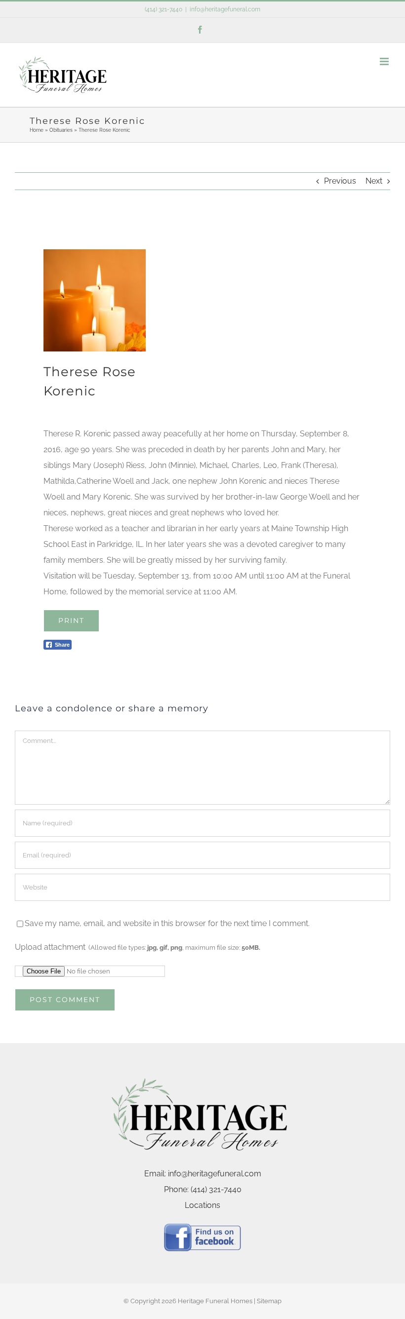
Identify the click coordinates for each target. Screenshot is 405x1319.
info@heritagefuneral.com (225, 9)
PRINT (71, 620)
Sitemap (269, 1301)
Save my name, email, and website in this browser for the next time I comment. (167, 923)
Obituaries (61, 130)
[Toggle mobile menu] (385, 61)
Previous (340, 181)
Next (373, 181)
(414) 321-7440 (163, 9)
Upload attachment (137, 947)
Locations (202, 1205)
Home (36, 130)
